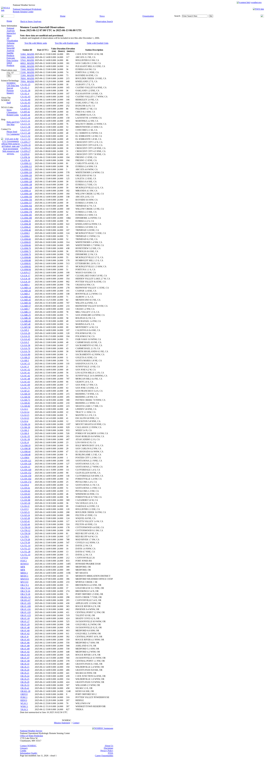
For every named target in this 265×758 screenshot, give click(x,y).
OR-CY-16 (25, 591)
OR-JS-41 (24, 688)
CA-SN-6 (24, 485)
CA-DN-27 (25, 151)
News (102, 16)
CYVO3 (24, 558)
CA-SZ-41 (25, 521)
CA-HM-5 (25, 233)
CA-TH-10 (25, 527)
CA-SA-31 (25, 336)
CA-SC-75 (25, 388)
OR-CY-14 (25, 588)
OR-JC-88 (25, 646)
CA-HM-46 (25, 230)
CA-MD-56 (25, 303)
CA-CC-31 (25, 124)
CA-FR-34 (25, 157)
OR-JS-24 (24, 676)
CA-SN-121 (25, 460)
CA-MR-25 (25, 315)
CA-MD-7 (25, 309)
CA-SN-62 (25, 491)
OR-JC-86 (25, 642)
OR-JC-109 (25, 606)
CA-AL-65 (25, 102)
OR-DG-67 (25, 600)
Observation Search (104, 21)
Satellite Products (10, 54)
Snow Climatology (12, 111)
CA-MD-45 (25, 300)
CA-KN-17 (25, 272)
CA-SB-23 (25, 357)
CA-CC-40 (25, 133)
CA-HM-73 (25, 251)
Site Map (10, 124)
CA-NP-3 (24, 330)
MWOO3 (24, 579)
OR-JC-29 (25, 624)
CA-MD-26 (25, 291)
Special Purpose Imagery (10, 90)
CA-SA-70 (25, 348)
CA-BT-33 (25, 109)
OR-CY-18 (25, 594)
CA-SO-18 (25, 503)
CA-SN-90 (25, 497)
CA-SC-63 (25, 382)
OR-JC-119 (25, 612)
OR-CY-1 (24, 585)
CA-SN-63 (25, 494)
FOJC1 (23, 561)
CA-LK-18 (25, 278)
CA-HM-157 (26, 203)
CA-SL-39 (25, 439)
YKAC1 (24, 709)
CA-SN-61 (25, 488)
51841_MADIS (27, 57)
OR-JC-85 (25, 639)
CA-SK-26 (25, 427)
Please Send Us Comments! (13, 132)
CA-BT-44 (25, 115)
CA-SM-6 (24, 457)
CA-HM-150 (26, 197)
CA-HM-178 (26, 212)
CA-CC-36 (25, 127)
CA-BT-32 (25, 106)
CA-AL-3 (24, 87)
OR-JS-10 (24, 664)
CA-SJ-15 (24, 415)
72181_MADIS (27, 72)
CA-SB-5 (24, 360)
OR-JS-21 (24, 673)
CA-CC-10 (25, 118)
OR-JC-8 (24, 636)
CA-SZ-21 (25, 512)
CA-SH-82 (25, 406)
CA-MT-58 (25, 327)
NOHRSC (11, 83)
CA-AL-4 (24, 93)
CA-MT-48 (25, 324)
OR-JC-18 (25, 618)
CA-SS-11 (25, 506)
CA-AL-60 (25, 99)
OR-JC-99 (25, 661)
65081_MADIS (27, 66)
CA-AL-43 (25, 96)
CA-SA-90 (25, 354)
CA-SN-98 (25, 500)
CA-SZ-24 (25, 515)
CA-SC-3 (24, 366)
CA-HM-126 (26, 175)
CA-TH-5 (24, 536)
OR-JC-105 (25, 603)
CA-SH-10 (25, 394)
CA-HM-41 (25, 227)
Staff (9, 102)
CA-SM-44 (25, 451)
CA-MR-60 (25, 321)
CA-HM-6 (25, 236)
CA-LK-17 (25, 275)
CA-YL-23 (25, 548)
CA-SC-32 (25, 369)
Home (62, 16)
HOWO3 (24, 564)
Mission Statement (62, 723)
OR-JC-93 (25, 655)
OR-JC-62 (25, 633)
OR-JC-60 (25, 630)
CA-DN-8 (24, 154)
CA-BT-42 (25, 112)
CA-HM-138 (26, 184)
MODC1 (24, 576)
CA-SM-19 (25, 445)
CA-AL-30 (25, 90)
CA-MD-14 (25, 288)
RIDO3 (23, 700)
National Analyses (11, 29)
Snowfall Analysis (10, 49)
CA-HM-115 (26, 169)
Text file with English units (66, 43)
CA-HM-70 (25, 248)
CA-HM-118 (26, 172)
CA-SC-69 (25, 385)
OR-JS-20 (24, 670)
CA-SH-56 (25, 397)
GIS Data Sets (13, 85)
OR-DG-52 (25, 597)
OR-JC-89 (25, 649)
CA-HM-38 (25, 224)
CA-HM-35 (25, 221)
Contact (76, 723)
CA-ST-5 (24, 509)
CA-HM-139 (26, 187)
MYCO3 (24, 582)
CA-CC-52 (25, 136)
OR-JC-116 (25, 609)
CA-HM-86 (25, 257)
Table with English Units (97, 43)
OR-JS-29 (24, 682)
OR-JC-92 (25, 652)
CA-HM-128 (26, 181)
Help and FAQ (13, 122)
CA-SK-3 (24, 430)
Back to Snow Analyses (30, 21)
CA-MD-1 (25, 285)
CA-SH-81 (25, 403)
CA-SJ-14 (24, 412)
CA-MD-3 (25, 294)
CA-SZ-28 (25, 518)
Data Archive (12, 60)
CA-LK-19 (25, 281)
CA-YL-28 (25, 551)
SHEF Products (10, 64)
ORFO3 (24, 694)
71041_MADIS (27, 69)
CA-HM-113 (26, 166)
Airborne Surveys (10, 44)
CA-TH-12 (25, 530)
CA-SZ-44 (25, 524)
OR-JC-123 (25, 615)
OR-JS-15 (24, 667)
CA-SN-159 (25, 476)
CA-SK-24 (25, 424)
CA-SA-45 (25, 339)
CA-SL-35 (25, 436)
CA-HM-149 (26, 193)
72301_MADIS (27, 75)
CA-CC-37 (25, 130)
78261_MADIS (27, 78)
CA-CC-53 (25, 139)
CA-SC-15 (25, 363)
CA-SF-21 (25, 391)
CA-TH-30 (25, 533)
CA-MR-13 (25, 312)
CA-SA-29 (25, 333)
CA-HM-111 (26, 163)
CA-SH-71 (25, 400)
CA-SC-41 (25, 372)
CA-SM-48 (25, 454)
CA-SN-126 (25, 463)
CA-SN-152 (25, 473)
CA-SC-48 (25, 379)
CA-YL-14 (25, 545)
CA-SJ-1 (24, 409)
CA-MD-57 (25, 306)
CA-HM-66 (25, 245)
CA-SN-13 (25, 467)
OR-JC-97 (25, 658)
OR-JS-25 (24, 679)
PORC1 (23, 697)
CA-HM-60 (25, 239)
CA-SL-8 (24, 442)
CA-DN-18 (25, 145)
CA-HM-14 (25, 190)
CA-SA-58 (25, 345)
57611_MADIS (27, 60)
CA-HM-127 (26, 178)
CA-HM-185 (26, 215)
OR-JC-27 (25, 621)
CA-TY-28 (25, 539)
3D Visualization (12, 39)
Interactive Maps (11, 34)
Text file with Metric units (35, 43)
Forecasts (11, 58)
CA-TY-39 (25, 542)
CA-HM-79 (25, 254)
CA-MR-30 (25, 318)
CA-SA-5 (24, 342)
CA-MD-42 (25, 297)
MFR (22, 567)
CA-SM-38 (25, 448)
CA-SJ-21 (24, 418)
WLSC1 (24, 703)
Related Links (13, 115)
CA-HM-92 (25, 266)
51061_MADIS (27, 54)
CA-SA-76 (25, 351)
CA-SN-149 (25, 470)
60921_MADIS (27, 63)
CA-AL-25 (25, 84)
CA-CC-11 (25, 121)
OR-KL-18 (25, 691)
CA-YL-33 (25, 555)
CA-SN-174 (25, 482)
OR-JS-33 (24, 685)
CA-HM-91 (25, 263)
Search (177, 16)
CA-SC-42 (25, 376)
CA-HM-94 (25, 269)
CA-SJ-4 (24, 421)
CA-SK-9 (24, 433)
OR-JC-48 (25, 627)
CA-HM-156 (26, 200)
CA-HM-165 (26, 209)
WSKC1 (24, 706)
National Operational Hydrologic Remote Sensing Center (27, 10)
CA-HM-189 (26, 218)
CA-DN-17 (25, 142)
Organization (148, 16)
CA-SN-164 (25, 479)
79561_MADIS (27, 81)
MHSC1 (24, 573)
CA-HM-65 (25, 242)
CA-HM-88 (25, 260)
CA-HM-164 (26, 206)
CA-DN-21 (25, 148)
